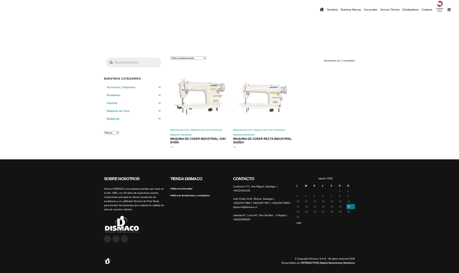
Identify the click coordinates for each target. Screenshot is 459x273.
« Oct (298, 223)
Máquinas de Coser (180, 130)
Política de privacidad (181, 188)
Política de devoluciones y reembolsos (190, 195)
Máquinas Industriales (181, 135)
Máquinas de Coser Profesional (206, 130)
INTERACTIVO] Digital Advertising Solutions (328, 262)
